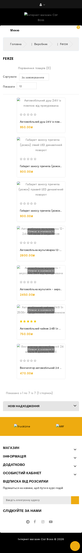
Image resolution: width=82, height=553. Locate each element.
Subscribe (75, 500)
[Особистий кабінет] (42, 5)
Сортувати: (10, 77)
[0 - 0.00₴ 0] (74, 31)
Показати (9, 87)
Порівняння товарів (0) (34, 68)
